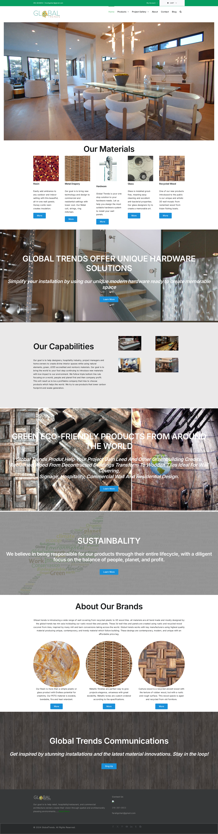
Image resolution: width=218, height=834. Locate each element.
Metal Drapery (72, 183)
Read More (64, 811)
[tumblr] (136, 827)
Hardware (101, 186)
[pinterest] (122, 827)
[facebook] (113, 827)
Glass (131, 183)
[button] (181, 11)
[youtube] (127, 827)
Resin (36, 183)
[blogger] (140, 827)
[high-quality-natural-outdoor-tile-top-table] (166, 343)
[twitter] (118, 827)
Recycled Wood (167, 183)
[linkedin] (131, 827)
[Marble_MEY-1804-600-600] (56, 642)
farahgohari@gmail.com (54, 3)
